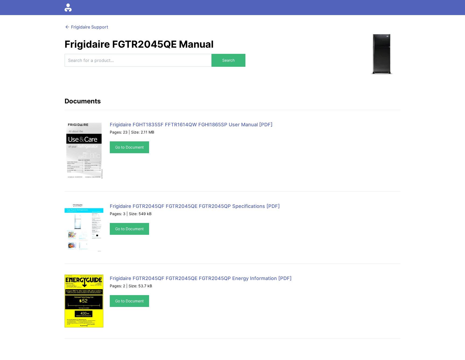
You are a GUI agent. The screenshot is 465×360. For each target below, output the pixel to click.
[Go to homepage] (68, 8)
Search (228, 60)
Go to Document (129, 147)
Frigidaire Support (89, 27)
